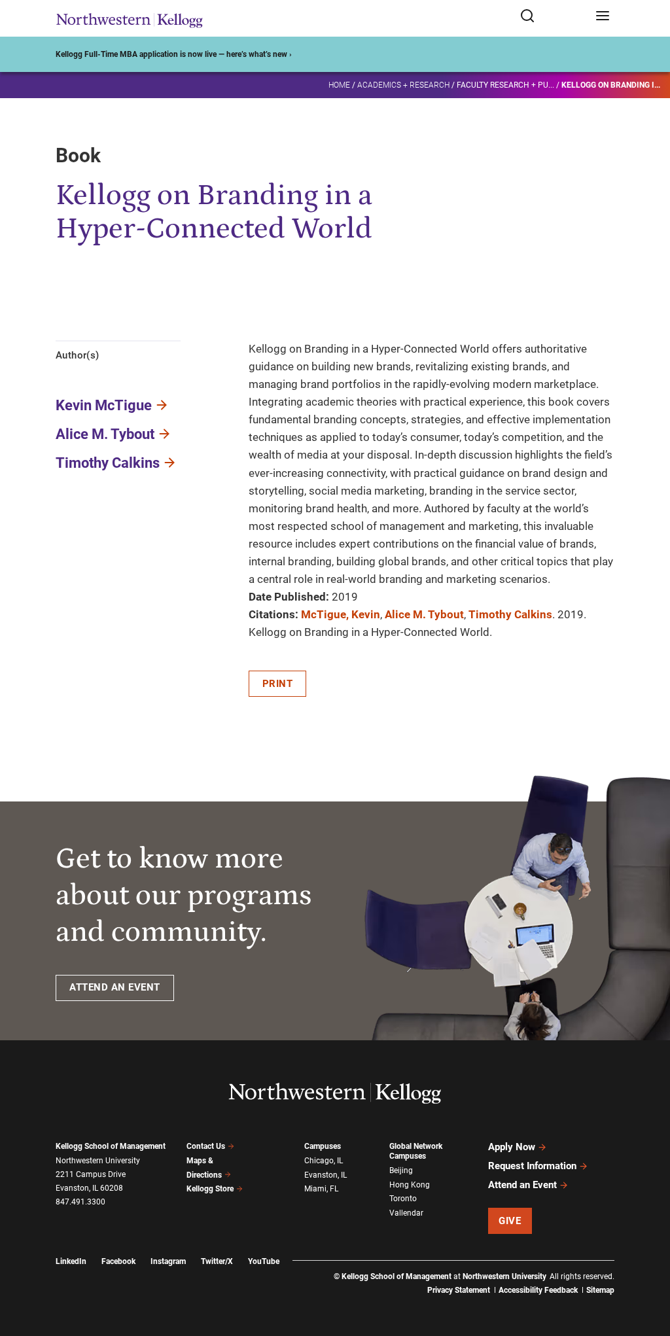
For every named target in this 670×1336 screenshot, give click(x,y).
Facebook (118, 1261)
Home (339, 85)
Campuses (322, 1146)
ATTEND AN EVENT (114, 987)
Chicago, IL (323, 1160)
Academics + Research (403, 85)
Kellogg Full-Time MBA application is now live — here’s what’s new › (174, 54)
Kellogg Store (210, 1188)
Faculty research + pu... (505, 85)
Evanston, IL (325, 1175)
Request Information (532, 1166)
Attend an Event (522, 1185)
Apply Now (511, 1147)
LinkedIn (71, 1261)
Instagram (168, 1261)
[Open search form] (553, 16)
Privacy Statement (458, 1290)
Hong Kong (409, 1184)
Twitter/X (217, 1261)
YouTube (263, 1261)
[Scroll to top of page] (648, 1268)
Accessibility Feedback (538, 1290)
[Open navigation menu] (602, 16)
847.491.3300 (80, 1201)
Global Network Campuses (415, 1151)
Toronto (403, 1198)
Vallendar (406, 1213)
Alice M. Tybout (105, 434)
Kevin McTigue (104, 405)
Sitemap (600, 1290)
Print (277, 684)
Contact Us (205, 1146)
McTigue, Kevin (340, 614)
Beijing (401, 1170)
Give (510, 1221)
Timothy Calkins (108, 463)
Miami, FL (321, 1188)
